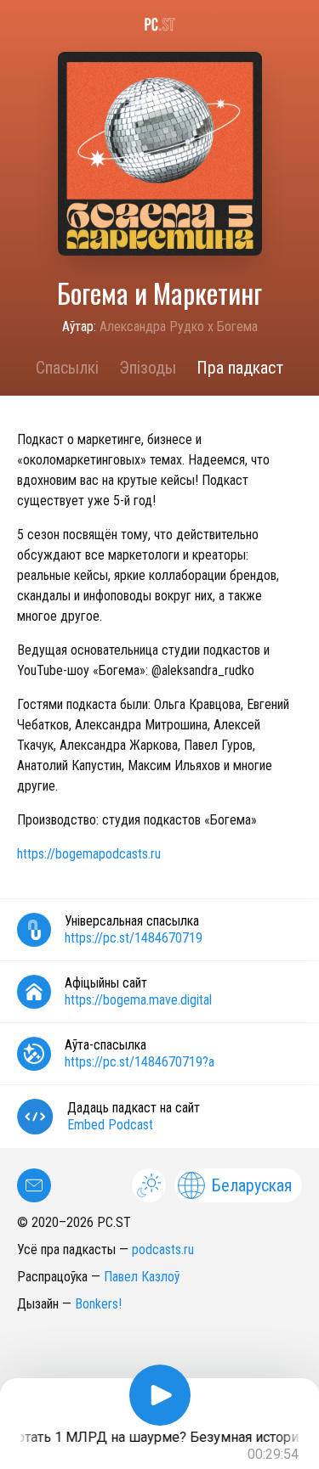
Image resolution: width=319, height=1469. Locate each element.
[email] (34, 1185)
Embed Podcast (110, 1125)
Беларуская (252, 1185)
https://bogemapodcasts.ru (89, 854)
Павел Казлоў (141, 1277)
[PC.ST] (159, 24)
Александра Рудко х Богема (179, 326)
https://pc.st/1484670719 (133, 938)
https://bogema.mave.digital (138, 1000)
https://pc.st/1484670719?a (139, 1062)
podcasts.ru (163, 1249)
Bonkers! (98, 1304)
